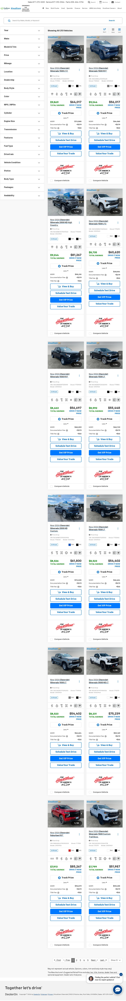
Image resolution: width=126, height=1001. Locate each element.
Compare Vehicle (61, 181)
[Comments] (75, 94)
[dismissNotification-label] (121, 974)
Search (112, 20)
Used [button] (63, 8)
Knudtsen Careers (109, 8)
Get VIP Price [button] (66, 147)
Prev (67, 960)
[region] (65, 124)
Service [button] (84, 8)
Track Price (68, 113)
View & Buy (68, 134)
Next (94, 960)
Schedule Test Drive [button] (65, 140)
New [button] (47, 8)
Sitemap (44, 994)
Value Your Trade (66, 154)
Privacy (50, 994)
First (58, 960)
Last (103, 960)
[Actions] (79, 70)
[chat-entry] (118, 990)
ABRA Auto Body (95, 8)
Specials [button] (70, 8)
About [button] (120, 8)
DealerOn (37, 994)
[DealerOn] (11, 994)
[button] (81, 49)
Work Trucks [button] (55, 8)
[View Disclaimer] (71, 94)
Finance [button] (77, 8)
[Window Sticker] (79, 94)
